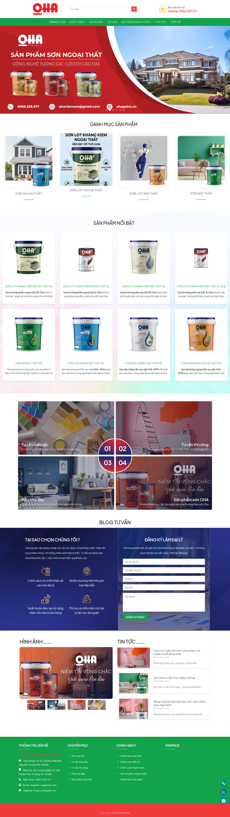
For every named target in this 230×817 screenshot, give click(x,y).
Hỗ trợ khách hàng (136, 22)
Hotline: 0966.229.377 (182, 11)
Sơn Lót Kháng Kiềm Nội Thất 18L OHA (144, 286)
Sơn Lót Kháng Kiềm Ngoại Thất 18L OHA (29, 286)
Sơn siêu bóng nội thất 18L (86, 363)
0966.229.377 (43, 779)
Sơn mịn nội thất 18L (28, 363)
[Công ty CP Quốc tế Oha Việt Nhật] (48, 9)
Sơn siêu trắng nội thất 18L (144, 363)
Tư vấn (112, 22)
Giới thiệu (77, 22)
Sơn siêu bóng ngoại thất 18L (201, 363)
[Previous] (8, 70)
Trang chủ (57, 22)
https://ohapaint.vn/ (45, 790)
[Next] (221, 70)
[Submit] (134, 9)
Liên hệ (175, 22)
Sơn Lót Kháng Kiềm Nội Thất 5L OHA (201, 286)
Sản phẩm (96, 22)
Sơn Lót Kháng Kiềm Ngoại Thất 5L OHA (86, 286)
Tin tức (160, 22)
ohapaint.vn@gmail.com (43, 784)
